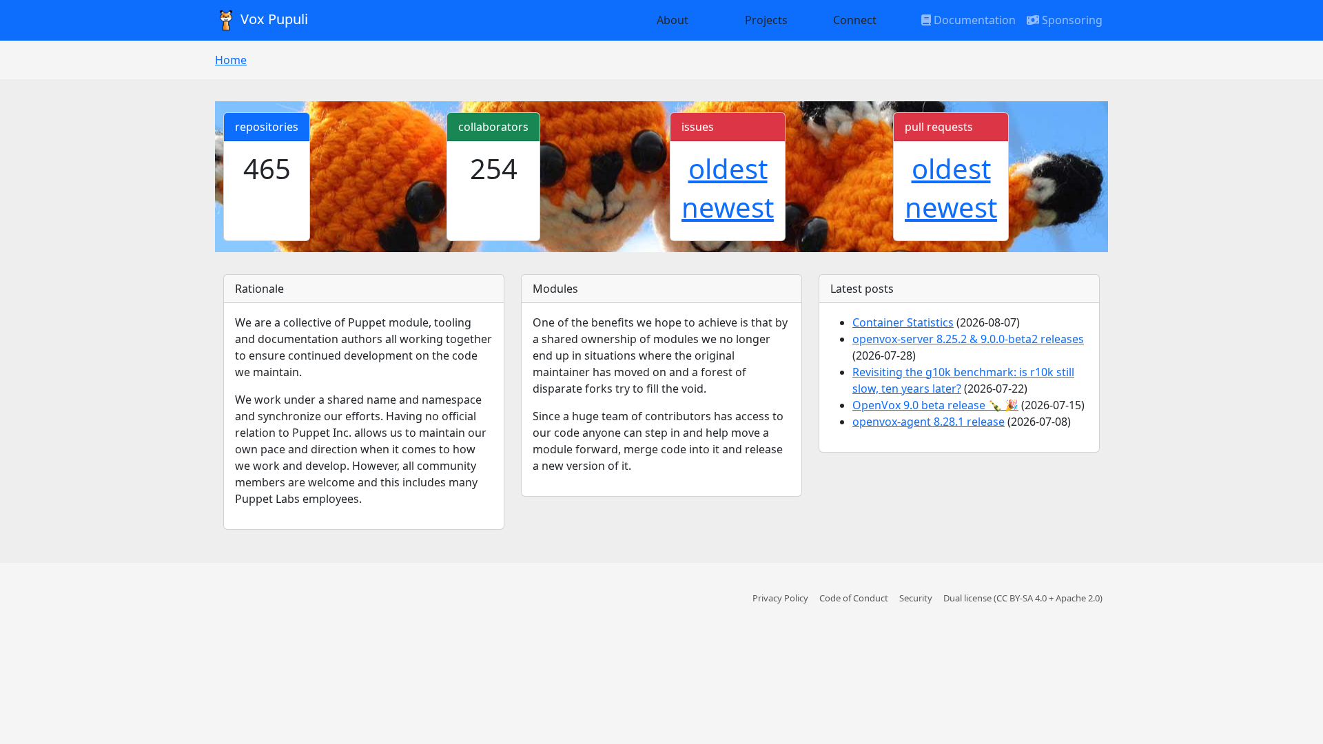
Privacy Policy (780, 598)
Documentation (973, 20)
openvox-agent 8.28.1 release (928, 421)
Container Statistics (903, 322)
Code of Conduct (853, 598)
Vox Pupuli (272, 19)
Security (915, 598)
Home (231, 60)
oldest (728, 168)
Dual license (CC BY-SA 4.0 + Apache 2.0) (1022, 598)
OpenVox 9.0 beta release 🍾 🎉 (935, 405)
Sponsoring (1070, 20)
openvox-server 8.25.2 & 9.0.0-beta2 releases (968, 339)
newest (727, 207)
